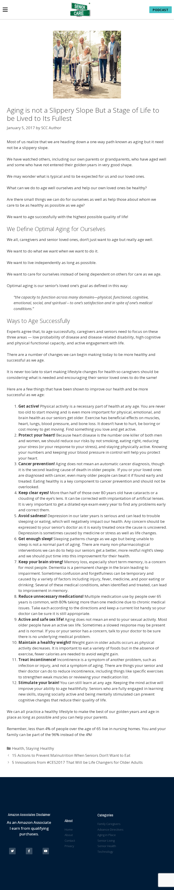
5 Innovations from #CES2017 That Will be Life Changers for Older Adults (77, 762)
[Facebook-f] (29, 851)
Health (18, 748)
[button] (160, 9)
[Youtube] (46, 851)
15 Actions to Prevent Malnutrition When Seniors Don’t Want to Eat (71, 755)
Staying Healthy (40, 748)
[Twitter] (12, 851)
